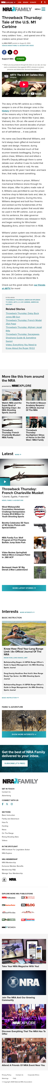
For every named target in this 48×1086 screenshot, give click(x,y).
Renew (25, 2)
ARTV (15, 302)
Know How (8, 658)
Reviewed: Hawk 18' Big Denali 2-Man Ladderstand (15, 568)
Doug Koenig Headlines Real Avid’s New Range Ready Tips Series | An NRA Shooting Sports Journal (23, 676)
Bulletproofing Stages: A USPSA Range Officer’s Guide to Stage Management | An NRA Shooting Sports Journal (24, 687)
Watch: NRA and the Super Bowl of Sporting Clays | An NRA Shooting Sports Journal (12, 407)
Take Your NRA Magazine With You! (20, 966)
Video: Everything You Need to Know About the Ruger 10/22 (21, 346)
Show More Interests (29, 734)
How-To (5, 822)
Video (31, 45)
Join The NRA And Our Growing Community (18, 999)
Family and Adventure (10, 818)
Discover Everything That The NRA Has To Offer (24, 1033)
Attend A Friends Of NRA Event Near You (23, 1065)
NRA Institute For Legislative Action (16, 849)
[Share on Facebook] (4, 51)
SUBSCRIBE (14, 763)
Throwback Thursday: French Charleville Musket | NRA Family (11, 434)
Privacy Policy (6, 1075)
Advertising (6, 795)
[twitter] (10, 51)
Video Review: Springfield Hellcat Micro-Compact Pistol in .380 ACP (16, 555)
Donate (33, 2)
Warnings (5, 1078)
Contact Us (6, 792)
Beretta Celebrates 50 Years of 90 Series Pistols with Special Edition (15, 525)
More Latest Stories (29, 588)
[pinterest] (16, 51)
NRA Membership (9, 862)
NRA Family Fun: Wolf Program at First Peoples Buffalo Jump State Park (14, 540)
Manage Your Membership (12, 873)
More (17, 454)
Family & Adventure (21, 45)
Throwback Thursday (15, 300)
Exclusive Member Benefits (12, 866)
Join (19, 2)
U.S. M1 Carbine (24, 302)
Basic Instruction (12, 617)
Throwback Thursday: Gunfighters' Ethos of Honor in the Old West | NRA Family (35, 435)
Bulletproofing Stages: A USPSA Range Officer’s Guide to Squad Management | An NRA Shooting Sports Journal (24, 665)
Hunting (5, 826)
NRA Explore (7, 853)
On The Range (8, 833)
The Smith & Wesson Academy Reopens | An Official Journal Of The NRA (36, 406)
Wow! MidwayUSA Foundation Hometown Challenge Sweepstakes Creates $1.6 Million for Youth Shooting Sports (13, 511)
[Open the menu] (43, 9)
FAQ (14, 1078)
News (10, 45)
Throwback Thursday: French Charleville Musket (22, 491)
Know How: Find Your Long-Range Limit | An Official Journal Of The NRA (23, 651)
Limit (26, 658)
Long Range (18, 658)
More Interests (26, 612)
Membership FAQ (9, 869)
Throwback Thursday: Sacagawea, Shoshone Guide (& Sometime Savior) (23, 338)
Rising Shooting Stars (10, 836)
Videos (4, 45)
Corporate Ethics (33, 1075)
